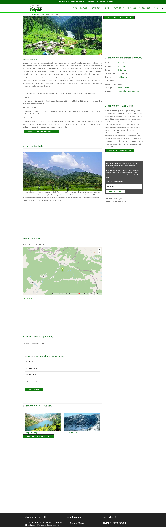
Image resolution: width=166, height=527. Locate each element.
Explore (84, 8)
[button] (163, 8)
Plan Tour (119, 8)
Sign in (157, 8)
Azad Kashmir (33, 14)
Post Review (33, 389)
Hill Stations (122, 70)
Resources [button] (144, 8)
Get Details (109, 2)
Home (25, 14)
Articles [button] (131, 8)
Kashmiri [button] (127, 88)
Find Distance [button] (122, 77)
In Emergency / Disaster (76, 523)
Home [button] (74, 8)
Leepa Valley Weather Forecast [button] (128, 91)
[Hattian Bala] (62, 171)
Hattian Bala (43, 14)
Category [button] (97, 8)
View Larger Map (27, 299)
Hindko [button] (120, 88)
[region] (62, 217)
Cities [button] (108, 8)
